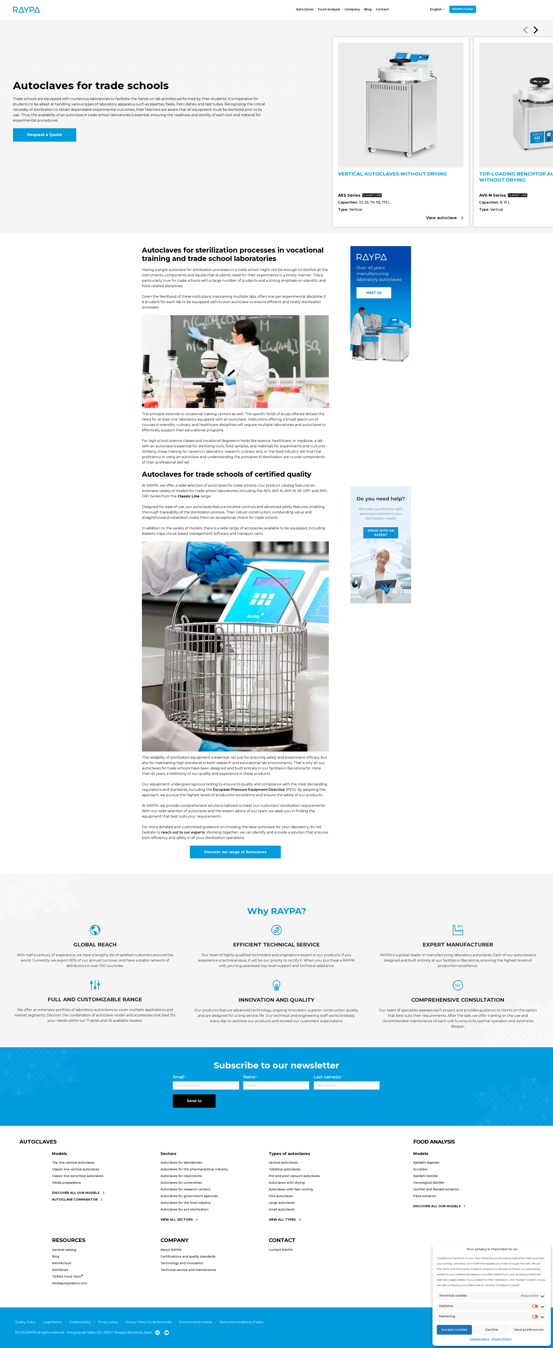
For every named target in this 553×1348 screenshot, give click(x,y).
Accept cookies (454, 1329)
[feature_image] (400, 107)
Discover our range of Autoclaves (235, 852)
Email (179, 1077)
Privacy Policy (502, 1339)
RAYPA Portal (462, 9)
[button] (536, 30)
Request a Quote (44, 134)
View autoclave (442, 217)
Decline (491, 1329)
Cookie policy (479, 1339)
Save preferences (529, 1329)
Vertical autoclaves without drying (392, 174)
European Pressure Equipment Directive (249, 790)
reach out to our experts (183, 832)
